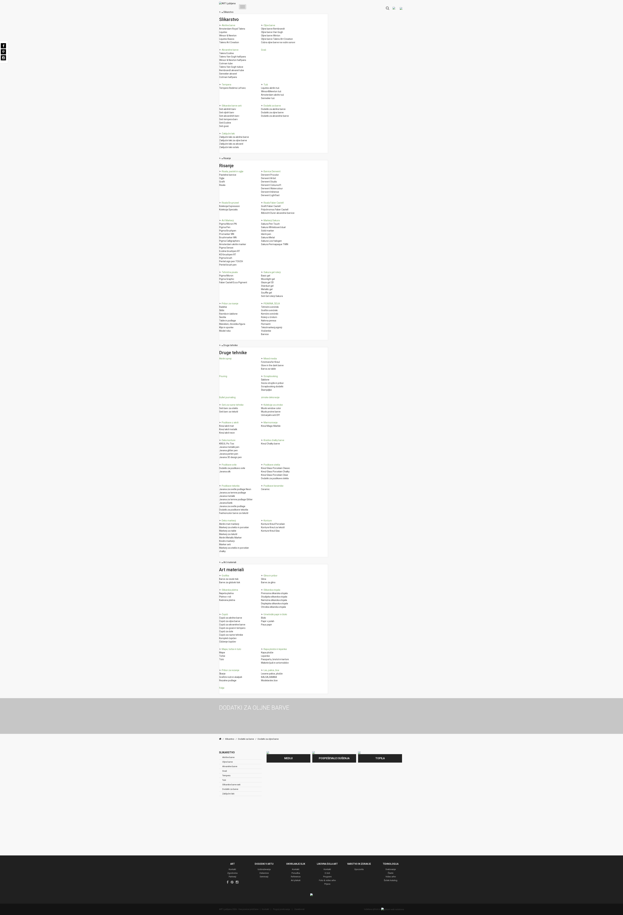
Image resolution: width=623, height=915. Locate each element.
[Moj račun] (401, 8)
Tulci (221, 659)
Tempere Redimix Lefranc (232, 88)
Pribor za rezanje (230, 670)
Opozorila (359, 869)
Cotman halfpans (228, 77)
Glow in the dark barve (272, 365)
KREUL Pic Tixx (226, 443)
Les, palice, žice (271, 670)
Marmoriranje (271, 422)
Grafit (222, 181)
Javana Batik (225, 503)
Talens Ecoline (226, 53)
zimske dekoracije (270, 397)
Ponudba (296, 873)
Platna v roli (225, 596)
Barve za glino (268, 582)
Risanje (227, 158)
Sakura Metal (268, 237)
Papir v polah (267, 621)
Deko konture (228, 440)
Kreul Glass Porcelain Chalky (275, 471)
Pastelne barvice (227, 175)
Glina (263, 579)
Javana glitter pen (228, 450)
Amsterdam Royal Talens (232, 28)
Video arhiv (390, 876)
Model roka (225, 331)
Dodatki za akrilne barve (273, 109)
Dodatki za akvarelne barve (275, 116)
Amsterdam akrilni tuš (272, 94)
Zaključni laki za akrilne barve (234, 137)
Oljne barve (269, 25)
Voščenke (266, 331)
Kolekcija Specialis (228, 209)
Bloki (263, 617)
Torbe (222, 656)
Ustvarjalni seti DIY (270, 415)
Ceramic (265, 489)
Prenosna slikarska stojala (274, 593)
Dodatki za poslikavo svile (232, 468)
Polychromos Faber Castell (274, 209)
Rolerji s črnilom (269, 317)
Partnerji (232, 876)
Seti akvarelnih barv (229, 116)
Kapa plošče (267, 652)
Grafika (225, 575)
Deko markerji (229, 520)
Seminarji (264, 876)
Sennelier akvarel (228, 73)
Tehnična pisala (230, 272)
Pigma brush (225, 258)
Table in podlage (227, 320)
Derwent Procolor (270, 175)
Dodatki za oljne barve (272, 112)
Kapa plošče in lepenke (275, 649)
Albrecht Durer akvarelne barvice (277, 213)
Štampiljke (266, 390)
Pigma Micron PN (228, 224)
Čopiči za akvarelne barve (232, 624)
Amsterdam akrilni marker (232, 244)
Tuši (266, 84)
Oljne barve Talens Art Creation (277, 39)
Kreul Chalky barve (270, 443)
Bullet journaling (227, 397)
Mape (222, 652)
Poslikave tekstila (230, 486)
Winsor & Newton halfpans (232, 60)
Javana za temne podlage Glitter (236, 499)
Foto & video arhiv (327, 880)
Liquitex (223, 32)
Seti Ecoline (225, 122)
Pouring (223, 376)
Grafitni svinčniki (269, 310)
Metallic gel (267, 289)
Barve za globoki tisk (229, 582)
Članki (390, 873)
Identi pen (266, 234)
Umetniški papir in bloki (275, 614)
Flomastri (266, 324)
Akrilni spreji (225, 358)
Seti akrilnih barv (227, 109)
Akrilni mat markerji (229, 524)
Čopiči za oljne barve (229, 621)
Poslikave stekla (272, 464)
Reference (295, 876)
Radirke (223, 307)
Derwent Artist (268, 178)
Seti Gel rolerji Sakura (272, 296)
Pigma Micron (226, 275)
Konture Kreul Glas (270, 530)
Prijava (327, 884)
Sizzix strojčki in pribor (272, 383)
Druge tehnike (230, 345)
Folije (221, 688)
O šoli (327, 873)
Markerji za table (227, 530)
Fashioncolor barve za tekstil (233, 513)
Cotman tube (226, 63)
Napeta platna (226, 593)
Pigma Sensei (226, 247)
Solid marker (267, 230)
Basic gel (265, 275)
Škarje (222, 673)
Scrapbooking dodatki (272, 386)
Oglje (221, 178)
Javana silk (225, 471)
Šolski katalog (390, 880)
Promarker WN (226, 234)
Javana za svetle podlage (232, 506)
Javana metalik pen (229, 447)
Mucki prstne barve (271, 411)
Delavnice (264, 873)
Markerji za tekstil (228, 534)
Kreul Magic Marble (271, 426)
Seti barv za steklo (228, 408)
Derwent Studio (269, 181)
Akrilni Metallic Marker (230, 537)
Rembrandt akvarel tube (231, 70)
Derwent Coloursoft (271, 185)
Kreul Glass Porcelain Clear (274, 475)
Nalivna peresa (268, 320)
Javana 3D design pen (230, 457)
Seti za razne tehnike (233, 405)
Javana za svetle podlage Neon (235, 489)
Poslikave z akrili (230, 422)
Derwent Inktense (270, 192)
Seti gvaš (224, 126)
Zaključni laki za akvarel (231, 144)
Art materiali (229, 562)
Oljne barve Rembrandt (273, 28)
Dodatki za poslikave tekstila (233, 509)
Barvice (265, 334)
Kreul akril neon (227, 432)
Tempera (226, 84)
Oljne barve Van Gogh (272, 32)
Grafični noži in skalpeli (230, 677)
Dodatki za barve (272, 105)
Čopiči (225, 614)
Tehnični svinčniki (270, 307)
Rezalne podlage (227, 680)
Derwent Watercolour (272, 188)
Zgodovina (232, 873)
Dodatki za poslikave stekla (275, 478)
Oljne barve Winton (270, 35)
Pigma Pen (224, 227)
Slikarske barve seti (232, 105)
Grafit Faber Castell (271, 206)
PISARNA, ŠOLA (272, 303)
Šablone (265, 379)
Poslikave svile (229, 464)
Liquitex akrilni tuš (270, 88)
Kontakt (232, 869)
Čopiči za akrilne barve (230, 617)
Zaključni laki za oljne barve (233, 140)
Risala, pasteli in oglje (232, 171)
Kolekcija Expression (229, 206)
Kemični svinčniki (269, 313)
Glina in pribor (270, 575)
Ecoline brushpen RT (229, 251)
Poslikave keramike (273, 486)
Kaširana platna (227, 600)
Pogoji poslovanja (281, 909)
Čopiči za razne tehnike (231, 635)
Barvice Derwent (272, 171)
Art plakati (295, 880)
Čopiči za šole (226, 631)
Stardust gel (267, 286)
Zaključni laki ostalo (229, 147)
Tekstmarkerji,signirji (271, 327)
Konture (268, 520)
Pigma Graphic (226, 279)
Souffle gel (266, 292)
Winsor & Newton (228, 35)
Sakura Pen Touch (270, 224)
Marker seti (225, 544)
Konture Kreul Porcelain (273, 524)
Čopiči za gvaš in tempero (232, 628)
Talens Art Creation (229, 42)
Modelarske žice (269, 680)
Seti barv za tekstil (228, 411)
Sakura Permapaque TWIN (274, 244)
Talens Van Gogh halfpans (232, 56)
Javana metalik (227, 496)
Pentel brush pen (228, 264)
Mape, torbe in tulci (231, 649)
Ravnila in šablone (228, 313)
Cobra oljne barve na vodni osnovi (278, 42)
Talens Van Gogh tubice (231, 67)
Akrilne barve (228, 25)
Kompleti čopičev (228, 638)
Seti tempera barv (228, 119)
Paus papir (266, 624)
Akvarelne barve (230, 50)
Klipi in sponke (226, 327)
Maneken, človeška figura (232, 324)
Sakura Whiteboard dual (273, 227)
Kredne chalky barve (274, 440)
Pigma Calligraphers (229, 241)
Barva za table (268, 368)
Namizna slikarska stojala (274, 600)
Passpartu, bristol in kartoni (275, 659)
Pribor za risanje (230, 303)
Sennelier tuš (268, 98)
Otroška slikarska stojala (273, 607)
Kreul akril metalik (228, 429)
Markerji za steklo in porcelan (234, 527)
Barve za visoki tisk (228, 579)
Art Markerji (228, 220)
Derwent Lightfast (270, 195)
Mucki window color (271, 408)
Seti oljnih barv (226, 112)
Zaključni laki (228, 133)
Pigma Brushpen (227, 230)
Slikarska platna (230, 590)
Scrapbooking (271, 376)
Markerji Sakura (272, 220)
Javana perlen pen (228, 454)
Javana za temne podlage (232, 492)
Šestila (222, 317)
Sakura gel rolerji (272, 272)
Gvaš (263, 50)
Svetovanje (390, 869)
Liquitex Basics (226, 39)
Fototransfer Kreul (270, 362)
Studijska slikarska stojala (274, 596)
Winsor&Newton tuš (271, 91)
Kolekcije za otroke (273, 405)
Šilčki (221, 310)
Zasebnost (299, 909)
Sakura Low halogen (271, 241)
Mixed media (270, 358)
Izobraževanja (264, 869)
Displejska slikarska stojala (274, 603)
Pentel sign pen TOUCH (231, 261)
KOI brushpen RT (227, 254)
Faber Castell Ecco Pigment (233, 282)
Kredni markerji (227, 541)
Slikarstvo (228, 12)
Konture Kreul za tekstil (273, 527)
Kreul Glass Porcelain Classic (275, 468)
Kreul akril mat (226, 426)
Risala (222, 185)
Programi (327, 876)
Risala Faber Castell (274, 202)
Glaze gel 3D (267, 282)
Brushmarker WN (228, 237)
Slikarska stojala (272, 590)
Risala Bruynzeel (230, 202)
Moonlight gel (268, 279)
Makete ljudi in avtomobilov (275, 662)
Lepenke (265, 656)
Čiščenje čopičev (227, 641)
